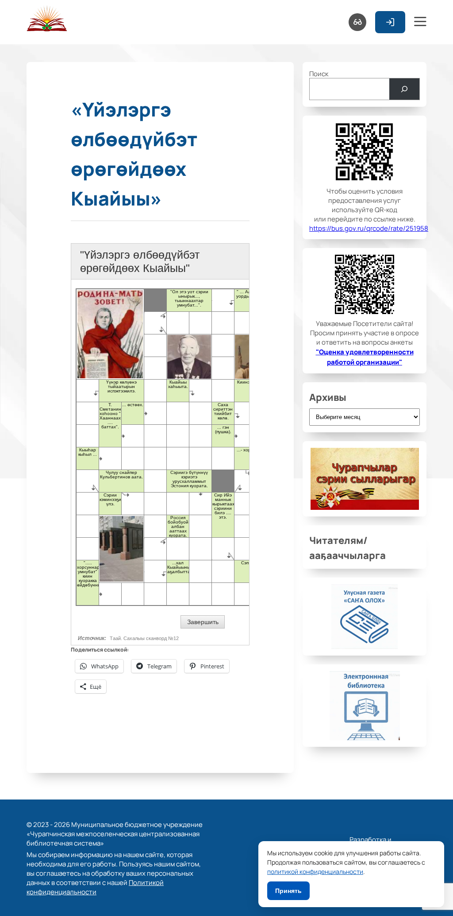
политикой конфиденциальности (315, 871)
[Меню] (420, 22)
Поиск (318, 73)
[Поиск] (404, 89)
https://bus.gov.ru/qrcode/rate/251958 (368, 228)
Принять (288, 890)
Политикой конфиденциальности (95, 886)
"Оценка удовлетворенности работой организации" (365, 356)
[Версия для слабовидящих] (357, 22)
